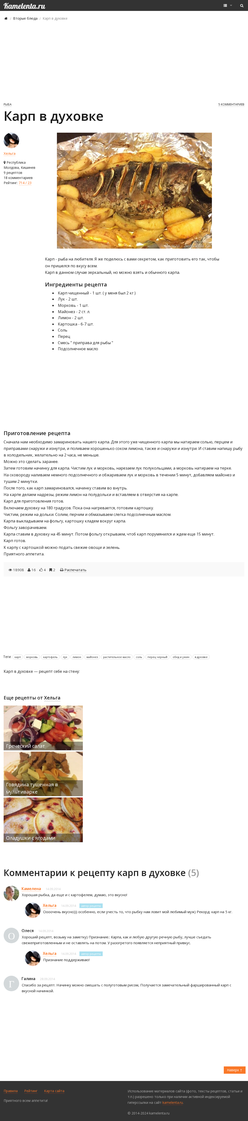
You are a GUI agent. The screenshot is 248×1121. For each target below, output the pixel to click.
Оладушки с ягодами (30, 838)
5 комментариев (231, 104)
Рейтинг (31, 1091)
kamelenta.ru (173, 1102)
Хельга (10, 153)
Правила (11, 1091)
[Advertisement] (124, 61)
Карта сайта (54, 1091)
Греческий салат (25, 746)
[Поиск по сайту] (242, 5)
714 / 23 (25, 182)
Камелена (31, 888)
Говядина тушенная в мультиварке (32, 788)
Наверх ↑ (234, 1070)
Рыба (8, 104)
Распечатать (75, 569)
